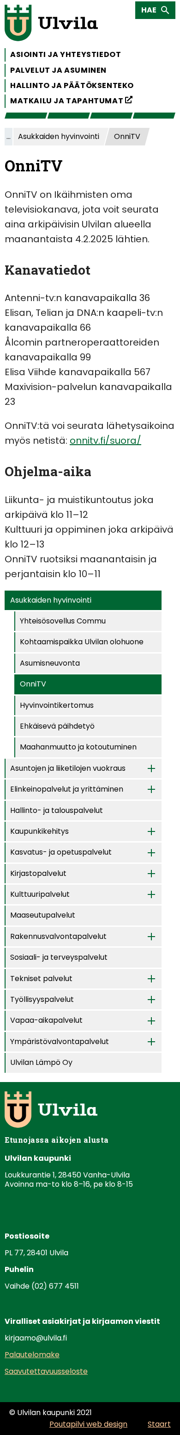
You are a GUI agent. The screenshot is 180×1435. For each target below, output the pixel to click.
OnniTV (33, 684)
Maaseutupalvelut (42, 915)
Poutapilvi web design (88, 1424)
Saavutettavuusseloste (46, 1371)
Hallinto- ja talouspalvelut (56, 810)
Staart (159, 1424)
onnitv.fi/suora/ (105, 440)
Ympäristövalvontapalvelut (59, 1041)
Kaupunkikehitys (39, 831)
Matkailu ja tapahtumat (71, 100)
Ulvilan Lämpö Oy (41, 1062)
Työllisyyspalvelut (42, 999)
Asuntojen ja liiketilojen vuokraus (68, 768)
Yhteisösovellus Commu (63, 621)
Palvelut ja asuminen (58, 70)
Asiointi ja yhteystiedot (65, 54)
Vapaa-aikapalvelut (46, 1020)
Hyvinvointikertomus (57, 705)
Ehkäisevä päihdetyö (57, 726)
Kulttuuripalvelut (40, 894)
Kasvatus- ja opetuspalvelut (61, 852)
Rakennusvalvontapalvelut (58, 936)
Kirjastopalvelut (38, 873)
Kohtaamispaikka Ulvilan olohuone (82, 641)
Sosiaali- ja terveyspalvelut (59, 957)
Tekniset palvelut (41, 978)
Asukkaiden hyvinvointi (50, 600)
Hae (151, 12)
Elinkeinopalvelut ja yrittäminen (66, 789)
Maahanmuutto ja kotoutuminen (78, 747)
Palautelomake (32, 1354)
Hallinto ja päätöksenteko (72, 85)
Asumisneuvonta (50, 663)
